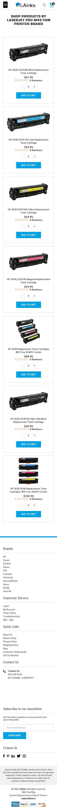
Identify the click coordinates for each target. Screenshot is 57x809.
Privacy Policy (10, 641)
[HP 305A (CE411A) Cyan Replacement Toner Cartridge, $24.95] (28, 122)
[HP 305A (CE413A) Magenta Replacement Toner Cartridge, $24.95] (28, 261)
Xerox (6, 584)
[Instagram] (24, 756)
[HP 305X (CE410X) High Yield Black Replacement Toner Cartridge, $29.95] (28, 401)
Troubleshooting (11, 616)
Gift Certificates (11, 655)
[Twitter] (19, 756)
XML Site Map (28, 792)
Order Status (9, 613)
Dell (5, 570)
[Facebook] (4, 756)
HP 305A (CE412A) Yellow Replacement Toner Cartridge (28, 211)
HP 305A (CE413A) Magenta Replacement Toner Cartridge (28, 281)
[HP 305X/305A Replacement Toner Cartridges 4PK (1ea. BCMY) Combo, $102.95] (28, 471)
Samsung (8, 577)
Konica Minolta (10, 581)
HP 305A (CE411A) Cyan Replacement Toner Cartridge (28, 141)
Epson (6, 567)
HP (4, 556)
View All (7, 591)
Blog (5, 648)
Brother (7, 563)
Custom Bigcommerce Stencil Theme (28, 795)
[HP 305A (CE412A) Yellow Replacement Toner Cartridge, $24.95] (28, 192)
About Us (7, 634)
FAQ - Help (8, 620)
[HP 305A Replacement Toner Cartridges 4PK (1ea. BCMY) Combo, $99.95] (28, 331)
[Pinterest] (8, 756)
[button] (28, 698)
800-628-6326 (15, 674)
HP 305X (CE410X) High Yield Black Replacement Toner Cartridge (28, 420)
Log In (6, 606)
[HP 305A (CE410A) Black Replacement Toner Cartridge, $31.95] (28, 52)
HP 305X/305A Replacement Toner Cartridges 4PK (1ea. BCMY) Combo (28, 490)
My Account (9, 609)
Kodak (6, 588)
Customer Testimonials (14, 652)
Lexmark (7, 574)
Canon (6, 560)
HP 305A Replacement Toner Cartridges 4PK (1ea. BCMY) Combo (28, 351)
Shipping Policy (10, 645)
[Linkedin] (13, 756)
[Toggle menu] (5, 5)
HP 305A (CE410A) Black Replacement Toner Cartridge (28, 72)
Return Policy (9, 638)
